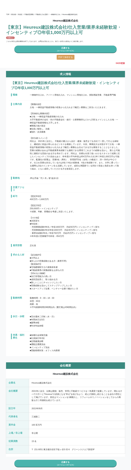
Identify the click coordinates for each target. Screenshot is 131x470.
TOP (7, 14)
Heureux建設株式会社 (70, 14)
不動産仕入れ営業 (41, 14)
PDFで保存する (65, 57)
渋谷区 (20, 14)
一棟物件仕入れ (55, 14)
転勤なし (10, 38)
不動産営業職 (29, 14)
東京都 (13, 14)
